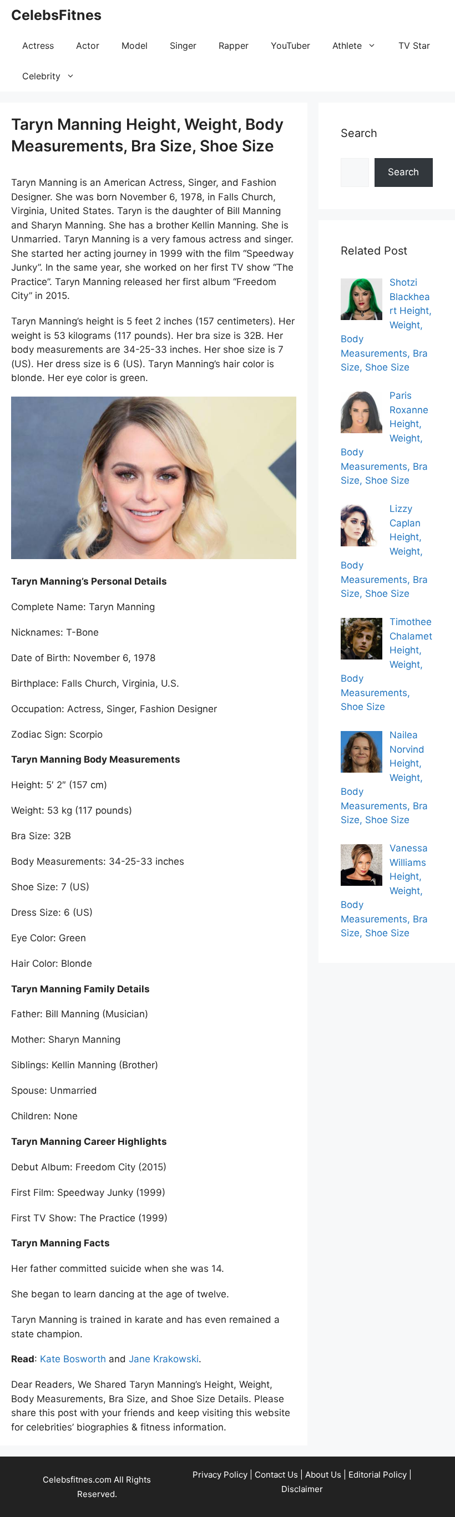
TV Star (414, 45)
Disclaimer (302, 1489)
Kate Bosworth (73, 1358)
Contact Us (276, 1474)
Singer (183, 45)
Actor (87, 45)
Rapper (234, 45)
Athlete (347, 45)
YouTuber (290, 45)
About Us (323, 1474)
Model (135, 45)
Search (403, 171)
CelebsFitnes (56, 15)
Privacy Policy (220, 1474)
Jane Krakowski (164, 1358)
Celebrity (41, 76)
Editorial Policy (377, 1474)
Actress (38, 45)
